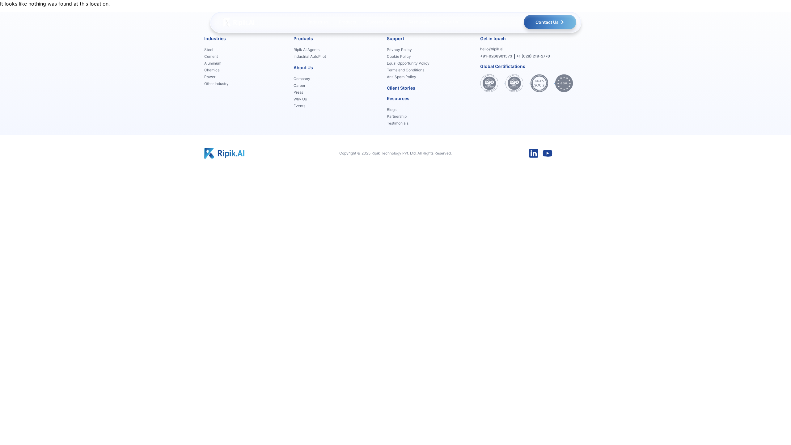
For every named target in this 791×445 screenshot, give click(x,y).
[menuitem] (318, 22)
